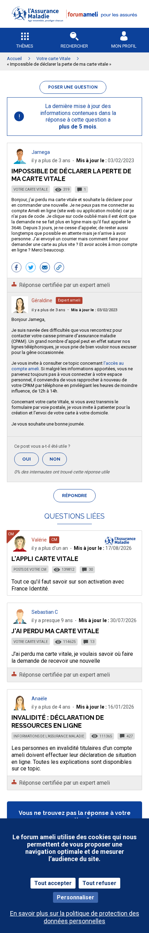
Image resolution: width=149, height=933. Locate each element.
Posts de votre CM (30, 569)
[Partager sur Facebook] (16, 268)
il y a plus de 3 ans (48, 310)
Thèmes (24, 46)
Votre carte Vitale (31, 189)
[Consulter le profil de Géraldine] (19, 311)
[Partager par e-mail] (45, 268)
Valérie (39, 540)
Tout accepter (53, 883)
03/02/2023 (94, 310)
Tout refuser (99, 883)
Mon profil (124, 46)
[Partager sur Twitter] (31, 268)
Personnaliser (75, 897)
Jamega (41, 152)
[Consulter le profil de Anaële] (19, 708)
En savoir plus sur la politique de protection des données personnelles (74, 917)
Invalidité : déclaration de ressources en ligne (57, 721)
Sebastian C (45, 612)
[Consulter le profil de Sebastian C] (19, 622)
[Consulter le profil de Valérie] (19, 549)
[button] (74, 26)
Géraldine (42, 300)
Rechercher (74, 46)
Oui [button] (30, 459)
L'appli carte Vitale (44, 558)
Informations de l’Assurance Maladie (49, 736)
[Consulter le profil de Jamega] (19, 162)
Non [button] (58, 461)
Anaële (39, 698)
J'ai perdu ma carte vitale (55, 631)
